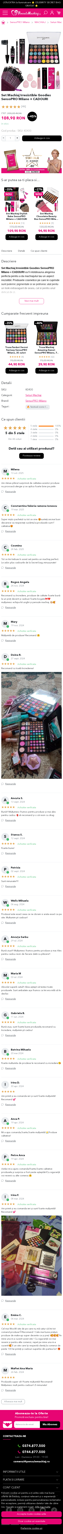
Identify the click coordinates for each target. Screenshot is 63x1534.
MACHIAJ (40, 22)
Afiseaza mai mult (13, 1401)
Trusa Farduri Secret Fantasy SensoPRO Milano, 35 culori (16, 350)
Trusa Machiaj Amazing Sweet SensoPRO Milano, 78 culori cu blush (46, 350)
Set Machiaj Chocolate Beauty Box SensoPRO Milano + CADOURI (46, 217)
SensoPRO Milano (20, 22)
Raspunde (10, 492)
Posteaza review (31, 456)
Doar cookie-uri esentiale (31, 1521)
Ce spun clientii (39, 251)
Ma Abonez (50, 1424)
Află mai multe (42, 1507)
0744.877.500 (33, 1452)
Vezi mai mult (31, 301)
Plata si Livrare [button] (13, 1480)
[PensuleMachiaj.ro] (26, 12)
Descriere (6, 251)
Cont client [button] (11, 1487)
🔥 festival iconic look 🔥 (40, 407)
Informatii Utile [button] (14, 1472)
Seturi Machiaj (33, 395)
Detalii (21, 251)
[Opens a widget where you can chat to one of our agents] (51, 1528)
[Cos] (58, 12)
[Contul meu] (52, 12)
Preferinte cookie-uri (31, 1528)
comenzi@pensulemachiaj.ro (31, 1461)
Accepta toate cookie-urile (31, 1514)
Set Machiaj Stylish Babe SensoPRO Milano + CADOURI (16, 216)
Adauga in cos (42, 138)
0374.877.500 (33, 1446)
